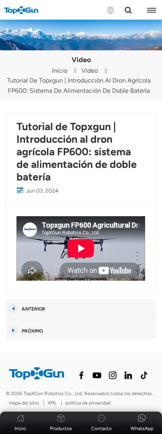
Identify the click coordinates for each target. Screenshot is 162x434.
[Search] (128, 10)
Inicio (59, 70)
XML (52, 403)
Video (89, 70)
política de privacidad (87, 403)
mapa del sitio (24, 403)
